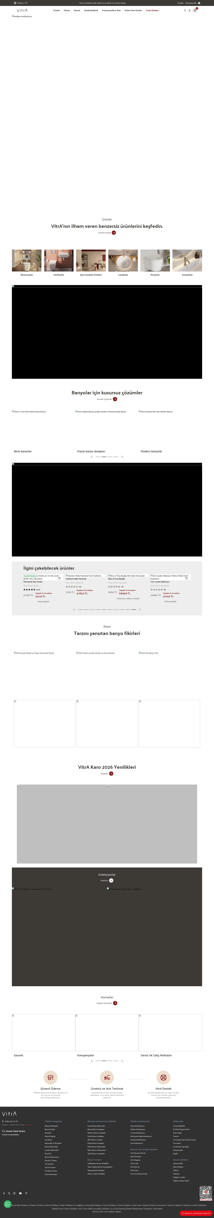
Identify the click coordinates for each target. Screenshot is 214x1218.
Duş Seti (48, 1153)
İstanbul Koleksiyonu (138, 1139)
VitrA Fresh (134, 1163)
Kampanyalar (178, 1150)
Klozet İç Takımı (51, 1160)
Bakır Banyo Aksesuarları (97, 1150)
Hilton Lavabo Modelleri (96, 1173)
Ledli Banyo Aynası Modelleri (98, 1163)
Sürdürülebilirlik (91, 10)
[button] (74, 202)
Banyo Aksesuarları (52, 1157)
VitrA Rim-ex (135, 1166)
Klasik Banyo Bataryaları (97, 1146)
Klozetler (48, 1132)
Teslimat (176, 1173)
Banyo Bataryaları (51, 1146)
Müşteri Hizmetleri (104, 1003)
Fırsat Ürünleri (152, 10)
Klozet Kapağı (50, 1136)
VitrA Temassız (135, 1156)
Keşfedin (104, 773)
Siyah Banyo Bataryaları (96, 1125)
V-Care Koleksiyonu (137, 1132)
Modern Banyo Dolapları (97, 1132)
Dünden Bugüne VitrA (181, 1129)
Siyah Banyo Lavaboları (96, 1153)
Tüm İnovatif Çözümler (138, 1173)
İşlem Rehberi (178, 1166)
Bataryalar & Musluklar (53, 1143)
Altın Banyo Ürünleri (95, 1139)
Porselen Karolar (51, 1170)
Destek (180, 2)
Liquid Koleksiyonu (137, 1125)
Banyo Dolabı (50, 1129)
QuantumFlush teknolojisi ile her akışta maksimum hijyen (102, 2)
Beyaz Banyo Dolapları (96, 1129)
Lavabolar (48, 1139)
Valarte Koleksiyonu (137, 1129)
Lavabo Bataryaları (52, 1150)
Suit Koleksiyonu (136, 1143)
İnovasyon (177, 1143)
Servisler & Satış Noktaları (10, 1134)
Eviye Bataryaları (51, 1174)
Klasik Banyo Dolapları (96, 1143)
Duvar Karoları (50, 1167)
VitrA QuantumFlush (138, 1153)
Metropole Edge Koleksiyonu (141, 1136)
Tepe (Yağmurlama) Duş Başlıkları (100, 1166)
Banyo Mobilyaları (51, 1125)
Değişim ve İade (179, 1177)
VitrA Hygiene (135, 1159)
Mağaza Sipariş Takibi (181, 1180)
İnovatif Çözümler (104, 399)
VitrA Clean (134, 1170)
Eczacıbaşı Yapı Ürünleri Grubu (184, 1139)
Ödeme (176, 1170)
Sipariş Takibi (178, 1163)
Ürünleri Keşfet (104, 232)
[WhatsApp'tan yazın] (8, 1204)
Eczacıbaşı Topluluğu (181, 1146)
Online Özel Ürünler (133, 10)
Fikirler (67, 10)
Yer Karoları (49, 1163)
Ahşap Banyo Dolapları (96, 1170)
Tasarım (176, 1136)
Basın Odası (177, 1132)
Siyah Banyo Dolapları (96, 1136)
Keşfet (175, 1153)
